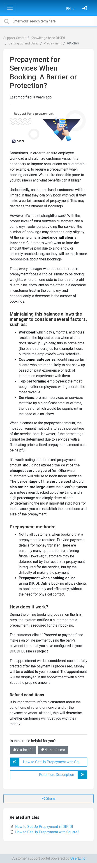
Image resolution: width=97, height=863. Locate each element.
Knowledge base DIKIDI (48, 38)
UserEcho (77, 858)
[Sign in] (85, 8)
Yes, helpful (24, 750)
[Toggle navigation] (10, 7)
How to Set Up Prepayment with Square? (46, 832)
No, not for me (54, 750)
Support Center (14, 38)
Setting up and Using (24, 43)
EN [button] (69, 9)
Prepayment (53, 43)
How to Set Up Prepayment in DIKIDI (43, 826)
